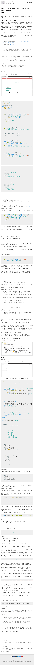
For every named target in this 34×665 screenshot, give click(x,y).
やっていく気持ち (10, 2)
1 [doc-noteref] (25, 65)
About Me (31, 2)
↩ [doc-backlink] (12, 649)
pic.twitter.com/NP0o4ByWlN (11, 42)
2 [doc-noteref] (29, 206)
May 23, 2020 (12, 44)
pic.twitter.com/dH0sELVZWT (10, 51)
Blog (27, 2)
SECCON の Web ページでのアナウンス (7, 610)
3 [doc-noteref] (17, 244)
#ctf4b (28, 41)
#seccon (4, 42)
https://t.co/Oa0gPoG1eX (23, 41)
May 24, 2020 (12, 53)
